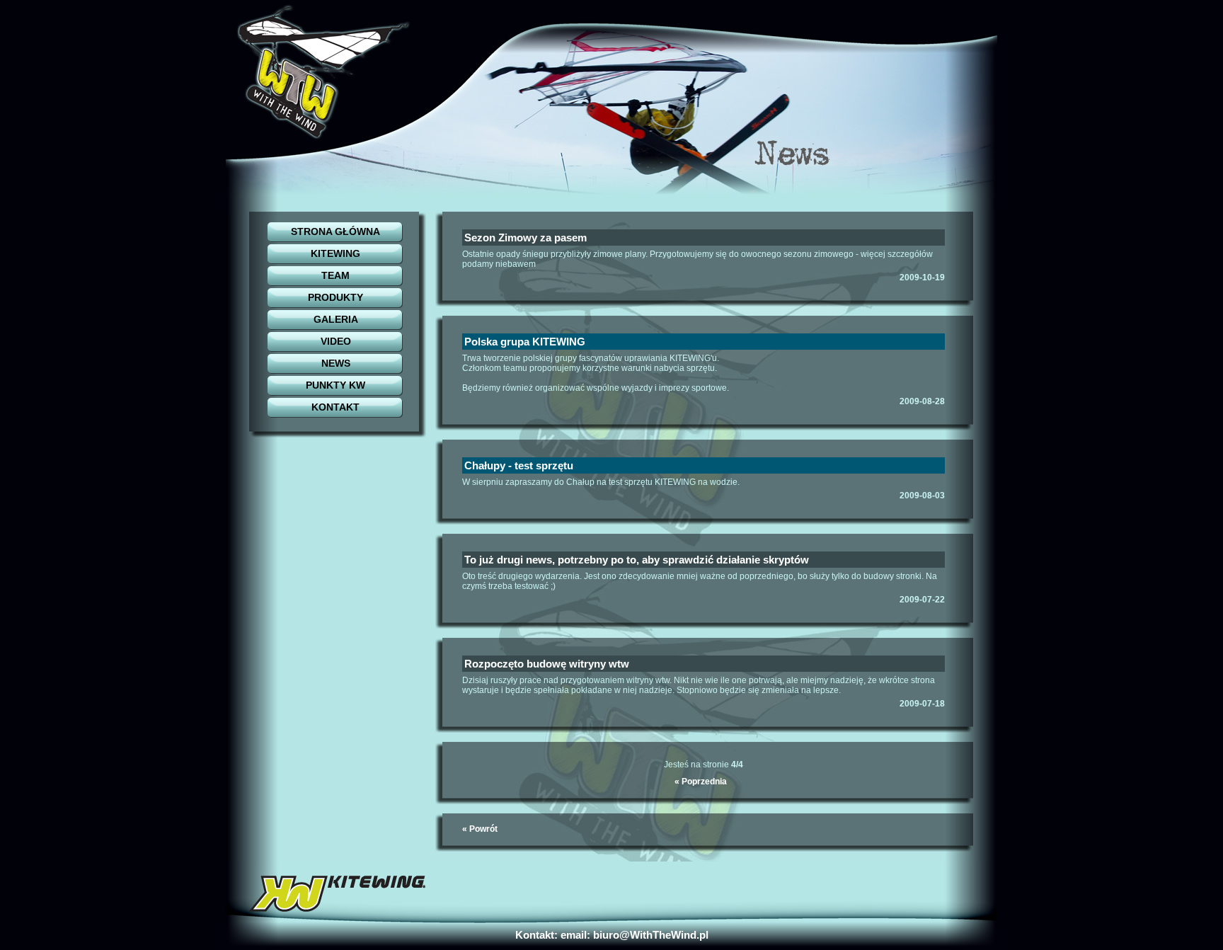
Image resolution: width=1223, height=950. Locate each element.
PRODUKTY (335, 297)
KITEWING (335, 253)
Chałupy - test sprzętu (518, 465)
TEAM (335, 275)
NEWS (335, 363)
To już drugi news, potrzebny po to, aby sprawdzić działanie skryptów (636, 560)
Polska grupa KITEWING (524, 342)
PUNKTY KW (335, 385)
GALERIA (336, 319)
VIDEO (336, 341)
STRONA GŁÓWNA (335, 231)
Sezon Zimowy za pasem (525, 237)
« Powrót (480, 829)
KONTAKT (335, 407)
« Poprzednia (700, 781)
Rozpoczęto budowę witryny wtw (546, 664)
